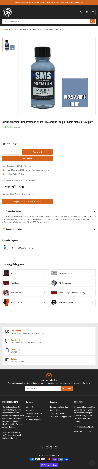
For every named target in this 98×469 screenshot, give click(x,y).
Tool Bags (15, 283)
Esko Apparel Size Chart (59, 407)
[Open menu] (93, 12)
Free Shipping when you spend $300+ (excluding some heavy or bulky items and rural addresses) (49, 2)
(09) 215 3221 (85, 432)
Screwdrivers (16, 293)
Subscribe (67, 388)
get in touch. (29, 194)
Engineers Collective (52, 455)
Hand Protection (17, 302)
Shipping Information (58, 413)
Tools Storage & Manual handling (72, 293)
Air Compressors (65, 283)
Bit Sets (14, 273)
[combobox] (49, 21)
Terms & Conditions (34, 413)
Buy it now (27, 158)
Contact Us (30, 410)
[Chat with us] (92, 463)
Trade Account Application (60, 416)
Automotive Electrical (67, 302)
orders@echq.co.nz (86, 426)
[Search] (92, 21)
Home (4, 29)
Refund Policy (55, 410)
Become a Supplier (33, 419)
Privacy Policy (32, 416)
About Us (30, 407)
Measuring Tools (65, 273)
